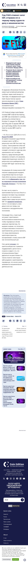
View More (21, 349)
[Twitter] (13, 32)
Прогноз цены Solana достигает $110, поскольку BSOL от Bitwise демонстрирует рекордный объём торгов (9, 401)
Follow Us (6, 543)
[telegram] (7, 479)
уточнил (13, 244)
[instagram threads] (14, 479)
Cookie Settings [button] (6, 559)
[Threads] (20, 32)
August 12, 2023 (7, 137)
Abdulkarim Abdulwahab (8, 26)
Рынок (5, 516)
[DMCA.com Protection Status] (14, 506)
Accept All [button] (15, 559)
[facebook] (17, 479)
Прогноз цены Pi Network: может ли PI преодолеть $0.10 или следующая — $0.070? (9, 368)
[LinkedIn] (17, 32)
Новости (6, 514)
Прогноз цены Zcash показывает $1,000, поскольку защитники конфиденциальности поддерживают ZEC (9, 389)
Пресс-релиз (7, 521)
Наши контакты (8, 540)
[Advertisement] (14, 441)
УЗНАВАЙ (6, 526)
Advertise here (22, 290)
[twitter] (4, 479)
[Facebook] (10, 32)
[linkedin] (20, 479)
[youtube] (24, 479)
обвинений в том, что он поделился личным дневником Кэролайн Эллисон (14, 181)
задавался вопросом (14, 202)
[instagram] (11, 479)
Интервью (6, 529)
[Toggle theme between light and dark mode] (18, 5)
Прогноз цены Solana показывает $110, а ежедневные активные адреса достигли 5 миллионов (14, 359)
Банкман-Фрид (9, 316)
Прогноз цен (7, 519)
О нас (5, 538)
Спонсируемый (8, 524)
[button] (25, 5)
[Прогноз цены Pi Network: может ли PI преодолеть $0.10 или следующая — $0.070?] (21, 368)
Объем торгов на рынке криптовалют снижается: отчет (20, 330)
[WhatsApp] (24, 32)
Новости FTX (18, 316)
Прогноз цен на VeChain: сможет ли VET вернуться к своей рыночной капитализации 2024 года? (9, 378)
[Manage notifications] (24, 560)
